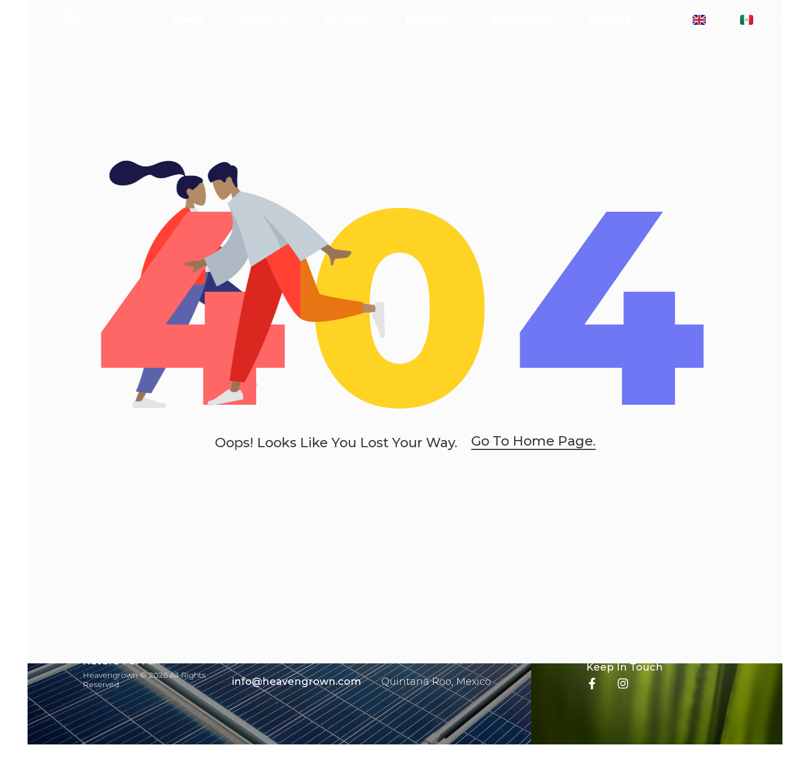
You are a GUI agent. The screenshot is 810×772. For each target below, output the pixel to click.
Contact (608, 20)
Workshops (521, 20)
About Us (264, 20)
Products (430, 20)
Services (347, 20)
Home (188, 20)
